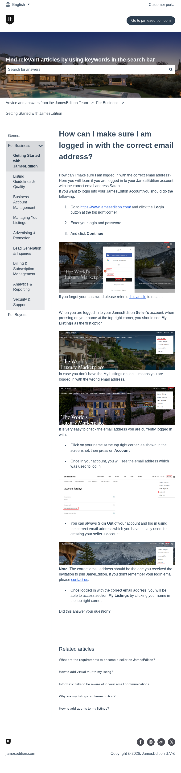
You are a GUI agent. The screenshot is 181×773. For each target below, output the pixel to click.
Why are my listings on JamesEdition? (87, 696)
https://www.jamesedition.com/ (105, 207)
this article (137, 297)
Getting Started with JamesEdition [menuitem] (26, 161)
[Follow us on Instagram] (151, 742)
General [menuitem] (14, 136)
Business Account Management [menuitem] (24, 202)
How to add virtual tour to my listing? (86, 672)
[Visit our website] (161, 742)
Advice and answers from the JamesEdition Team (47, 103)
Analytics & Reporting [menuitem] (22, 286)
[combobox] (86, 69)
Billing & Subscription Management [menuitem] (24, 268)
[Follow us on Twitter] (171, 742)
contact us (79, 580)
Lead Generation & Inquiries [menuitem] (27, 250)
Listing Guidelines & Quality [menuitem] (24, 181)
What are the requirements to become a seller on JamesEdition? (107, 660)
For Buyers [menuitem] (17, 315)
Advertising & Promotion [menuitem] (24, 235)
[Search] (170, 69)
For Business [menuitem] (19, 146)
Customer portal (162, 5)
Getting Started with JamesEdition (34, 113)
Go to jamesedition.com (151, 20)
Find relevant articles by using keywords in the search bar (80, 60)
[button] (41, 146)
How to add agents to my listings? (84, 708)
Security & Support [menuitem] (21, 302)
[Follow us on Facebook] (140, 742)
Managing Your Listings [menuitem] (26, 220)
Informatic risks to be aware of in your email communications (104, 684)
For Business (107, 103)
